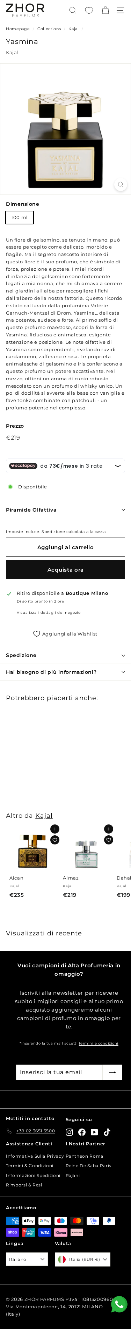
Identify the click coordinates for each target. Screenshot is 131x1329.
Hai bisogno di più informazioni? (51, 672)
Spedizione (53, 531)
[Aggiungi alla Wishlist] (54, 839)
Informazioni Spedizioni (33, 1175)
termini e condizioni (98, 1043)
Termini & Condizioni (29, 1165)
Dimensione (22, 204)
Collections (49, 28)
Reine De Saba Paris (88, 1165)
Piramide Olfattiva (31, 510)
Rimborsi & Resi (24, 1184)
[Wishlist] (89, 10)
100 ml (19, 217)
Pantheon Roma (84, 1156)
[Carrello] (105, 10)
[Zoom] (120, 184)
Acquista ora (66, 569)
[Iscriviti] (112, 1072)
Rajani (73, 1175)
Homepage (18, 28)
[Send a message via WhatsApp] (119, 1304)
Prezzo (15, 426)
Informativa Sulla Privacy (35, 1156)
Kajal (73, 28)
